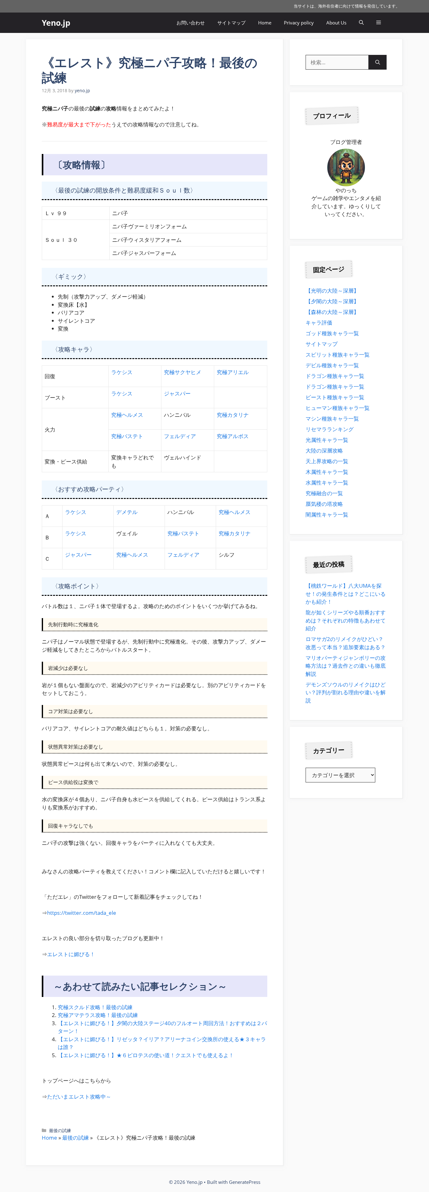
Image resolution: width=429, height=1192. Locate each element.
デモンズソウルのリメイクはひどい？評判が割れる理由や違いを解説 (346, 692)
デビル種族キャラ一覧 (332, 365)
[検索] (378, 62)
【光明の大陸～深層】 (332, 290)
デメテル (127, 512)
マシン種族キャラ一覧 (332, 418)
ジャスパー (177, 393)
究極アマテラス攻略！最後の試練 (98, 1015)
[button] (361, 23)
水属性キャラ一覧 (327, 482)
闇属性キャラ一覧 (327, 514)
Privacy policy (299, 22)
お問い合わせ (190, 22)
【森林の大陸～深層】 (332, 311)
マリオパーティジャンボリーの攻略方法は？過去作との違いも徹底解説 (346, 665)
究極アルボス (233, 436)
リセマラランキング (330, 429)
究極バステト (127, 436)
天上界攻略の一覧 (327, 461)
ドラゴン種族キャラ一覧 (335, 375)
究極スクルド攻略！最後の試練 (95, 1007)
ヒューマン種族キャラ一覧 (338, 407)
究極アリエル (233, 372)
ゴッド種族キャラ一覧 (332, 333)
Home (264, 22)
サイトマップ (231, 22)
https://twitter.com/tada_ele (81, 912)
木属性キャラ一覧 (327, 471)
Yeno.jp (56, 22)
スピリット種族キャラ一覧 (338, 354)
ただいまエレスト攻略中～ (79, 1096)
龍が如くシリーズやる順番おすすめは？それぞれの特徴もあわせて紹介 (346, 620)
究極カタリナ (233, 414)
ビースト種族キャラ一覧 (335, 397)
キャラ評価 (319, 322)
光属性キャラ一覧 (327, 439)
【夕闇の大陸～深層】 (332, 301)
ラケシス (122, 372)
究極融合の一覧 (324, 493)
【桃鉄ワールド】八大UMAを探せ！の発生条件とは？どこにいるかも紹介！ (346, 593)
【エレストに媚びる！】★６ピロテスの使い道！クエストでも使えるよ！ (146, 1055)
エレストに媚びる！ (71, 954)
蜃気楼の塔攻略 (324, 503)
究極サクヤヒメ (182, 372)
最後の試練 (60, 1130)
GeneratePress (244, 1182)
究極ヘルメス (127, 414)
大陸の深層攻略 (324, 450)
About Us (336, 22)
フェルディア (180, 436)
